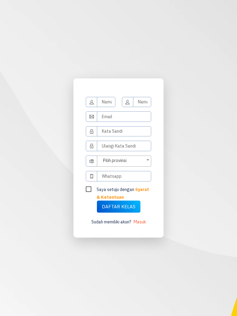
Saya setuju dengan (123, 190)
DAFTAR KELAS (118, 206)
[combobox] (124, 161)
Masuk (140, 222)
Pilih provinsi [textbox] (115, 160)
